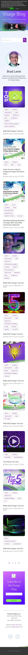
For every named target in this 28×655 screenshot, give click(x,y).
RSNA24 (6, 370)
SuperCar (7, 376)
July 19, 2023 (18, 551)
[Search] (24, 40)
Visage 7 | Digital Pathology (12, 123)
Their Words (8, 457)
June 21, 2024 (19, 464)
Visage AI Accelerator (10, 541)
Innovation (16, 115)
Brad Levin (8, 134)
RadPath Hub (8, 495)
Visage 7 (7, 109)
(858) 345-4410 (16, 625)
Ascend (6, 326)
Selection (19, 216)
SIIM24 (16, 416)
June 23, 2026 (19, 227)
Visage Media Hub (18, 457)
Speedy (19, 498)
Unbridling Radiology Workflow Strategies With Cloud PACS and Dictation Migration (13, 222)
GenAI (16, 112)
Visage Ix (15, 267)
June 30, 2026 (19, 134)
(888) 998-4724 (17, 627)
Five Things (7, 418)
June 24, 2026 (19, 176)
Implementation (9, 213)
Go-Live (14, 204)
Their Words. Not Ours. (11, 462)
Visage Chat (7, 261)
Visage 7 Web (8, 272)
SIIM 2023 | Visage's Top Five (13, 548)
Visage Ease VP (8, 112)
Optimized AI (14, 118)
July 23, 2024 (18, 426)
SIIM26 (12, 164)
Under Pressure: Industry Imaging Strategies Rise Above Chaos (13, 171)
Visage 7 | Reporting (9, 126)
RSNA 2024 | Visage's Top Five (13, 381)
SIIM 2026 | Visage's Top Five (13, 131)
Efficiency (7, 115)
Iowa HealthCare (9, 210)
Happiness (7, 120)
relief (6, 118)
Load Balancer (17, 543)
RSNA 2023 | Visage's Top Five (13, 506)
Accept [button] (11, 8)
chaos (18, 164)
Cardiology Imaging (9, 498)
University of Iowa (9, 216)
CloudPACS (14, 109)
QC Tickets (15, 329)
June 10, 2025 (19, 337)
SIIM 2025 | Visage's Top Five (13, 334)
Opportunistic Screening (11, 264)
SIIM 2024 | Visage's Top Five (13, 423)
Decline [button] (17, 8)
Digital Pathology (9, 269)
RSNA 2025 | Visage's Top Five (13, 283)
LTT (5, 501)
